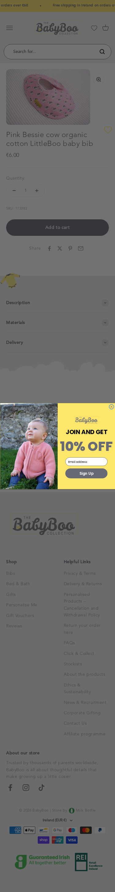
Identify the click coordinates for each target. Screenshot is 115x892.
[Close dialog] (111, 406)
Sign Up (86, 473)
